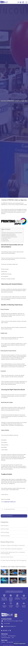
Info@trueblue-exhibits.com (10, 501)
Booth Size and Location (6, 238)
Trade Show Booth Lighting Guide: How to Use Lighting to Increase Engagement (13, 553)
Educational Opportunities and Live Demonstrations (12, 232)
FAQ (13, 637)
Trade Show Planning (5, 535)
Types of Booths (5, 239)
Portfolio (3, 642)
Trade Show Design (5, 528)
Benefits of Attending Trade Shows (9, 235)
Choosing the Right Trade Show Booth (9, 236)
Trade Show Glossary (5, 637)
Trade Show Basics (5, 525)
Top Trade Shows (11, 635)
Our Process (4, 635)
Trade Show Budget (5, 532)
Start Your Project (7, 515)
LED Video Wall (9, 642)
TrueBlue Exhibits (5, 240)
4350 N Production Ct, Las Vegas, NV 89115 (13, 620)
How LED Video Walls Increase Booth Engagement (11, 548)
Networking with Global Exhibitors (8, 234)
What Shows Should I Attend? (7, 557)
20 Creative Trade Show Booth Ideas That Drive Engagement (13, 560)
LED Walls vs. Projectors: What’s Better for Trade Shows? (13, 545)
